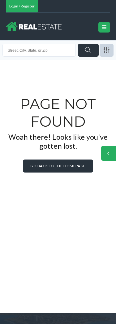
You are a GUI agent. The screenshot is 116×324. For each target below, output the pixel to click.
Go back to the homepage (58, 166)
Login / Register (22, 6)
